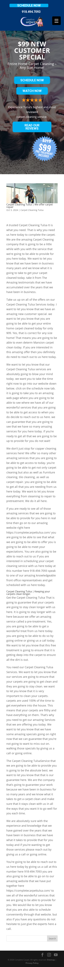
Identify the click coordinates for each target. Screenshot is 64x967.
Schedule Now (29, 5)
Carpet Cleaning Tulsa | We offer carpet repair (29, 206)
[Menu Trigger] (56, 20)
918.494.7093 (31, 12)
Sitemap (51, 959)
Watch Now (32, 91)
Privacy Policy (32, 963)
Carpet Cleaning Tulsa (32, 210)
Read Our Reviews (32, 126)
